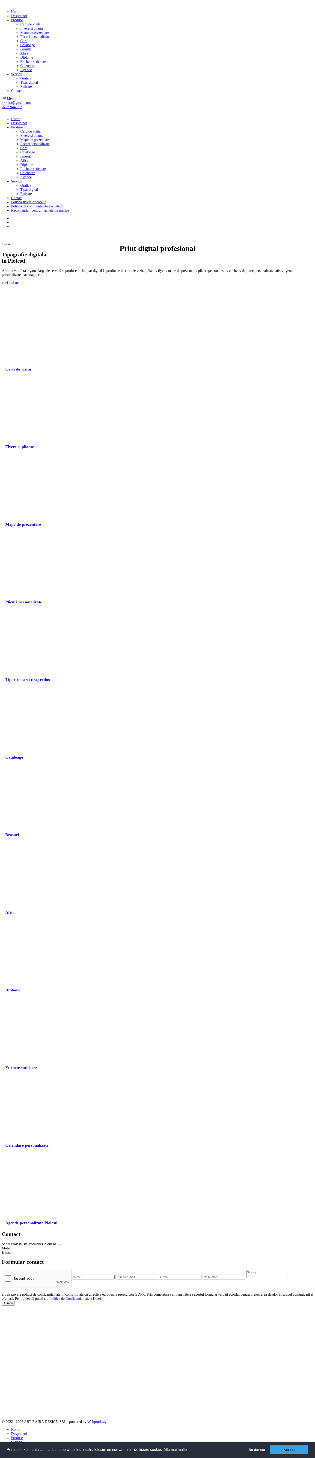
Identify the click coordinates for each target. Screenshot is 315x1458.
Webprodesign (97, 1422)
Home (15, 1429)
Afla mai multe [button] (175, 1450)
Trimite (8, 1303)
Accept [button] (289, 1450)
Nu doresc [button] (257, 1450)
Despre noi (19, 1434)
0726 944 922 (22, 1248)
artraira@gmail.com (26, 1252)
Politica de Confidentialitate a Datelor (76, 1298)
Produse (17, 1438)
